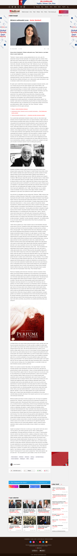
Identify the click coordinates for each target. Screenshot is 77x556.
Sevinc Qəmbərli (14, 458)
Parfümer (21, 456)
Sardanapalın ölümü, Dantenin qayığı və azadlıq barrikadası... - (29, 112)
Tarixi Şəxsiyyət (52, 11)
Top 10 (63, 6)
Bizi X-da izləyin (45, 486)
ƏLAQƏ (31, 539)
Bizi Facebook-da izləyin (35, 486)
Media (38, 11)
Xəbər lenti (55, 484)
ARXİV (35, 539)
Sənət (51, 6)
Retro (45, 11)
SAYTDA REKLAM (40, 539)
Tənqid (31, 458)
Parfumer (27, 456)
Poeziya (38, 6)
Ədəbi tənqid (25, 11)
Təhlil (27, 458)
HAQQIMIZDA (27, 539)
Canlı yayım (63, 11)
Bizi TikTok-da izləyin (24, 486)
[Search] (67, 7)
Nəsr (42, 6)
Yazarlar (46, 6)
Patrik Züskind (14, 456)
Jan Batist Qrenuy (39, 456)
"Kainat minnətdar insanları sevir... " (28, 115)
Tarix (42, 11)
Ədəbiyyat (22, 458)
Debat (55, 6)
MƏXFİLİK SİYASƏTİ (49, 539)
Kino (31, 11)
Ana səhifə (60, 15)
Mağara (19, 109)
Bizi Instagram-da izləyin (14, 486)
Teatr (34, 11)
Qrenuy (32, 456)
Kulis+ (59, 6)
